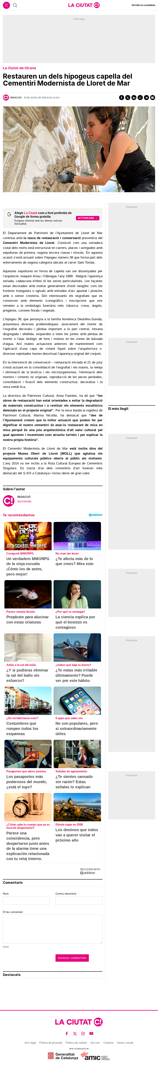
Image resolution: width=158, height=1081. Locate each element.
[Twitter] (127, 97)
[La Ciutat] (84, 5)
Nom (6, 893)
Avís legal (30, 1042)
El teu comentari (13, 911)
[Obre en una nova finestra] (63, 1056)
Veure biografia (24, 501)
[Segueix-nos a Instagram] (83, 1033)
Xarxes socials (125, 1042)
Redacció (16, 97)
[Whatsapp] (140, 97)
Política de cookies (76, 1042)
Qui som (95, 1042)
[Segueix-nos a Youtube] (91, 1033)
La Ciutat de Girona (19, 68)
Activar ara (86, 218)
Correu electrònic (65, 893)
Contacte (108, 1042)
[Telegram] (146, 97)
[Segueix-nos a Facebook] (67, 1033)
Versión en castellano (143, 5)
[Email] (152, 97)
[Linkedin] (133, 97)
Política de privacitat (50, 1042)
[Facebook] (121, 97)
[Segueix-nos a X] (75, 1033)
